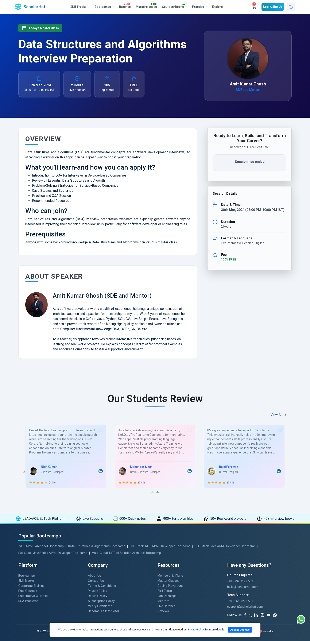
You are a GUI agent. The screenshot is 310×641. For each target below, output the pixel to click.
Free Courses (27, 591)
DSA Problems (28, 601)
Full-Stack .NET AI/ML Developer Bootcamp (160, 546)
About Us (94, 576)
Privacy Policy (97, 591)
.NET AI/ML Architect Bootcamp (41, 546)
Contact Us (96, 581)
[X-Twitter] (250, 615)
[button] (152, 492)
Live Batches (166, 606)
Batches (125, 5)
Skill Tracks (26, 581)
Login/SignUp (272, 6)
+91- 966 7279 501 (240, 601)
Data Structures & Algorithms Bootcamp (96, 546)
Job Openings (167, 596)
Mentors (163, 601)
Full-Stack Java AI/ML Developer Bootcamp (225, 546)
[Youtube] (270, 615)
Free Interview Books (33, 596)
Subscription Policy (101, 601)
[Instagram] (264, 615)
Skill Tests (165, 591)
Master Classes (168, 581)
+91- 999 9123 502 (240, 581)
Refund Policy (97, 596)
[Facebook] (245, 615)
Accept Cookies (240, 629)
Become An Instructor (103, 611)
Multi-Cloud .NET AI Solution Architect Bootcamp (126, 553)
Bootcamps (26, 576)
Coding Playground (170, 586)
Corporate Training (31, 586)
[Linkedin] (257, 615)
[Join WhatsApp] (276, 615)
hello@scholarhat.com (243, 587)
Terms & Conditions (102, 586)
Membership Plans (170, 576)
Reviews (163, 611)
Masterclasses (146, 5)
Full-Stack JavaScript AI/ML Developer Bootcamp (52, 553)
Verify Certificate (100, 606)
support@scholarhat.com (245, 607)
